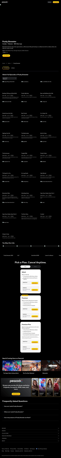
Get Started (56, 2)
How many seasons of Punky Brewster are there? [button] (17, 417)
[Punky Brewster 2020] (9, 249)
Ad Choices (32, 448)
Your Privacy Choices (42, 448)
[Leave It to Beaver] (51, 249)
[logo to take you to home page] (5, 2)
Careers (12, 451)
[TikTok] (55, 448)
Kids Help (7, 451)
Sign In (49, 2)
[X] (55, 451)
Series (9, 63)
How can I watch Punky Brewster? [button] (13, 406)
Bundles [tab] (35, 266)
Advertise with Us (19, 451)
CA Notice (26, 448)
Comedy (4, 43)
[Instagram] (52, 451)
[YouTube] (58, 448)
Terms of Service (5, 448)
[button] (11, 365)
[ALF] (23, 249)
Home (3, 63)
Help (3, 451)
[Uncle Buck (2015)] (37, 249)
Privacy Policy (13, 448)
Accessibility (20, 448)
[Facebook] (52, 448)
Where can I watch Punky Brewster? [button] (14, 412)
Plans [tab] (25, 266)
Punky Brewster (16, 63)
